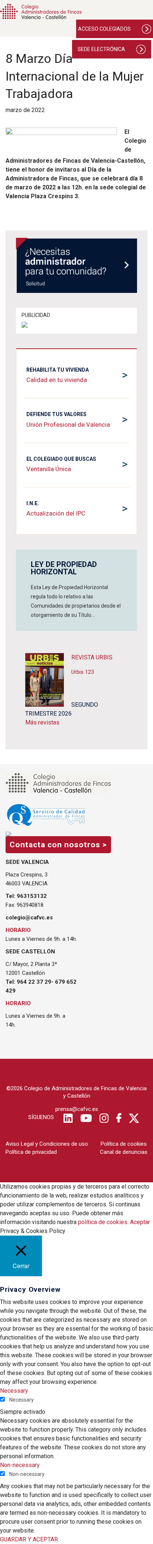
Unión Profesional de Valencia (68, 424)
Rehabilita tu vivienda (57, 370)
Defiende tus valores (56, 414)
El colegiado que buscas (61, 459)
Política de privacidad (31, 1152)
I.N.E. (32, 503)
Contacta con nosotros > (58, 844)
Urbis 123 (82, 672)
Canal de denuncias (123, 1152)
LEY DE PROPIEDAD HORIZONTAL (64, 568)
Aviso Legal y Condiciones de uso (47, 1144)
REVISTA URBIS (92, 657)
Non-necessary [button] (20, 1465)
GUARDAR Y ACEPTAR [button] (29, 1539)
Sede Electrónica (101, 49)
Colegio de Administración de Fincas (41, 11)
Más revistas (42, 722)
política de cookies (102, 1222)
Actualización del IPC (55, 513)
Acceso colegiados (104, 29)
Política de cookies (124, 1144)
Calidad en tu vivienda (56, 380)
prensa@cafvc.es (76, 1109)
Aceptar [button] (140, 1222)
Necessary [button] (14, 1390)
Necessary (21, 1400)
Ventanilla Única (48, 469)
